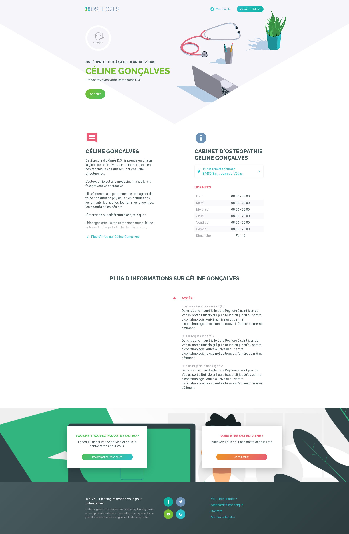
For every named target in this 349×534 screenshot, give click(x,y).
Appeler (95, 94)
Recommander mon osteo (107, 457)
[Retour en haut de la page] (102, 9)
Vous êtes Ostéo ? (250, 9)
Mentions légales (223, 517)
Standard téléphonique (227, 505)
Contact (216, 511)
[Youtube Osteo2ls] (168, 514)
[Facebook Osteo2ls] (168, 502)
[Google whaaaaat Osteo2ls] (180, 514)
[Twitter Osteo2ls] (180, 502)
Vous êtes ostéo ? (224, 499)
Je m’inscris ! (241, 457)
